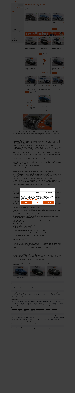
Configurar (37, 202)
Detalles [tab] (37, 192)
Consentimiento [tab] (26, 192)
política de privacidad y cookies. (32, 199)
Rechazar (26, 202)
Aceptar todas (49, 202)
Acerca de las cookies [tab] (49, 192)
